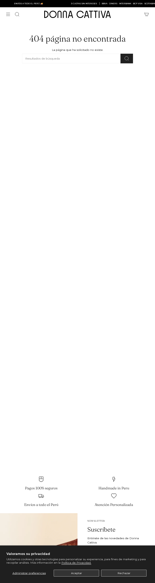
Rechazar (123, 573)
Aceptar (76, 573)
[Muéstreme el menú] (8, 14)
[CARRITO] (146, 14)
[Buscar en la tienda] (126, 58)
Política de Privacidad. (76, 562)
